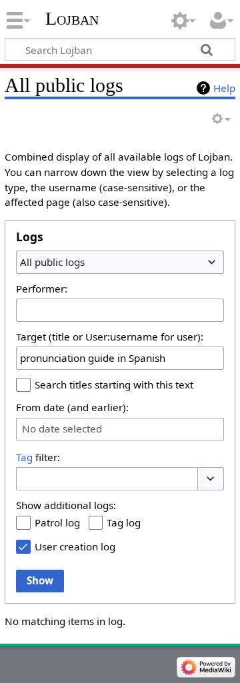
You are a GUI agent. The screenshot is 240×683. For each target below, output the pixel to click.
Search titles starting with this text (114, 384)
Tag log (124, 522)
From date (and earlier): (72, 407)
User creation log (75, 546)
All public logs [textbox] (52, 262)
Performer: (41, 288)
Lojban (72, 18)
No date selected (62, 428)
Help (224, 88)
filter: (38, 457)
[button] (210, 478)
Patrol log (57, 522)
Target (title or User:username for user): (109, 336)
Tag (24, 457)
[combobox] (120, 262)
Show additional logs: (66, 505)
